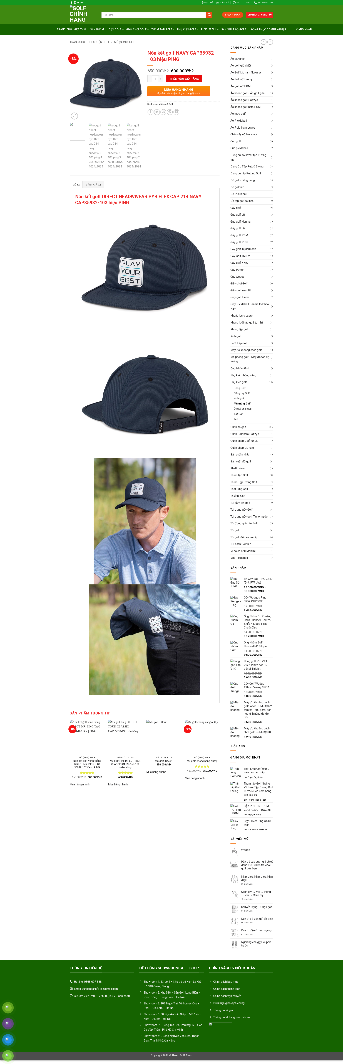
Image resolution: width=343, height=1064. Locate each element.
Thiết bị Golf (237, 496)
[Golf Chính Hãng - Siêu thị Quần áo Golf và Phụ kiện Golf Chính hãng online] (83, 14)
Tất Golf (238, 414)
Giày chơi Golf (136, 29)
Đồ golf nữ (237, 187)
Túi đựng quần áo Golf (244, 523)
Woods (245, 850)
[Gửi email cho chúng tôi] (82, 2)
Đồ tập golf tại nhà (241, 201)
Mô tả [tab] (76, 184)
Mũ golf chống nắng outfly (202, 761)
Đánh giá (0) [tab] (93, 184)
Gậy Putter (237, 269)
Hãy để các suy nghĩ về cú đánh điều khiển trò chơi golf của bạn (257, 865)
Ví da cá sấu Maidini (242, 551)
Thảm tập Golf (239, 475)
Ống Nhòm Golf (239, 368)
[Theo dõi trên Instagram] (75, 2)
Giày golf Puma (239, 297)
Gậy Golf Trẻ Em (240, 256)
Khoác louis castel (241, 315)
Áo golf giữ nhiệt (240, 65)
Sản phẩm (97, 29)
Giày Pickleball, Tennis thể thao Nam (249, 306)
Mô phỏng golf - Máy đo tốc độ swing (249, 359)
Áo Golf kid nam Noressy (246, 72)
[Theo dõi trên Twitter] (78, 2)
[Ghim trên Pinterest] (170, 112)
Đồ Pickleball (238, 194)
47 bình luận (250, 934)
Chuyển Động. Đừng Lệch (256, 907)
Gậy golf (115, 29)
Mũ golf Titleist (163, 761)
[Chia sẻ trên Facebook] (150, 112)
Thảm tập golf (161, 29)
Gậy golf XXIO (239, 262)
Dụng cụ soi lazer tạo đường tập (248, 157)
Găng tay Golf (242, 393)
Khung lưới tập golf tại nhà (246, 322)
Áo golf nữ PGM (240, 86)
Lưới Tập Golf (239, 343)
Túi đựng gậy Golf (241, 509)
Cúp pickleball (239, 148)
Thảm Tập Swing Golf (243, 482)
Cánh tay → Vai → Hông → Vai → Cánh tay (256, 893)
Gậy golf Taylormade (243, 249)
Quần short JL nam (242, 447)
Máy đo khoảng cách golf (246, 350)
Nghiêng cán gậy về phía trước (256, 943)
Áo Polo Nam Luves (242, 127)
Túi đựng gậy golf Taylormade (249, 516)
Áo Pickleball (238, 120)
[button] (259, 15)
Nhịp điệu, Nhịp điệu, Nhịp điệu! (257, 878)
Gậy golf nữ (237, 228)
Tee (236, 419)
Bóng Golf (240, 388)
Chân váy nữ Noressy (243, 134)
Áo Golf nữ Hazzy (241, 79)
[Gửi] (209, 15)
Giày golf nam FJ (240, 290)
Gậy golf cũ (237, 214)
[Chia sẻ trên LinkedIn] (176, 112)
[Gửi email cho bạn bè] (163, 112)
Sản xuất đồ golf (233, 29)
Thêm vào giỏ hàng (184, 78)
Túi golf (235, 530)
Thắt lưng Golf (239, 489)
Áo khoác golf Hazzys (244, 100)
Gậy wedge (237, 276)
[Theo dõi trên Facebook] (71, 2)
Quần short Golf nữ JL (244, 440)
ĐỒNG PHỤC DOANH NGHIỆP (268, 29)
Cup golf (235, 141)
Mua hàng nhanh (80, 784)
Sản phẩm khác (239, 454)
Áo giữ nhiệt (237, 58)
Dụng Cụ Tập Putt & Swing (247, 166)
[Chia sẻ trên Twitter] (157, 112)
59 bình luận (249, 923)
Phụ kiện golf (186, 29)
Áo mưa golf (238, 113)
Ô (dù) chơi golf (243, 408)
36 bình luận (249, 884)
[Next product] (263, 42)
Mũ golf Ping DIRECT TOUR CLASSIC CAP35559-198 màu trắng (125, 764)
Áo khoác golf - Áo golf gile (247, 93)
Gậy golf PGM (239, 235)
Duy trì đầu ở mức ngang (256, 930)
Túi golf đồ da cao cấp (244, 537)
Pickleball (208, 29)
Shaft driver (237, 468)
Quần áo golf (238, 427)
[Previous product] (270, 42)
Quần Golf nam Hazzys (244, 434)
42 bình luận (249, 899)
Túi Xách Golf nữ (240, 544)
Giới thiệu (81, 29)
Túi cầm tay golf (240, 503)
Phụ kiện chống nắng (243, 375)
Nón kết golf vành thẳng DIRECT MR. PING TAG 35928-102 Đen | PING (87, 764)
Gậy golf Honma (240, 221)
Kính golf (236, 336)
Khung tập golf (239, 329)
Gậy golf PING (239, 242)
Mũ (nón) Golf (124, 42)
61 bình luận (250, 911)
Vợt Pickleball (239, 557)
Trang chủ (64, 29)
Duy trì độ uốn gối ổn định (257, 918)
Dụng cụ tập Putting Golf (245, 173)
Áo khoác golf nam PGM (245, 107)
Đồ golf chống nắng (242, 180)
